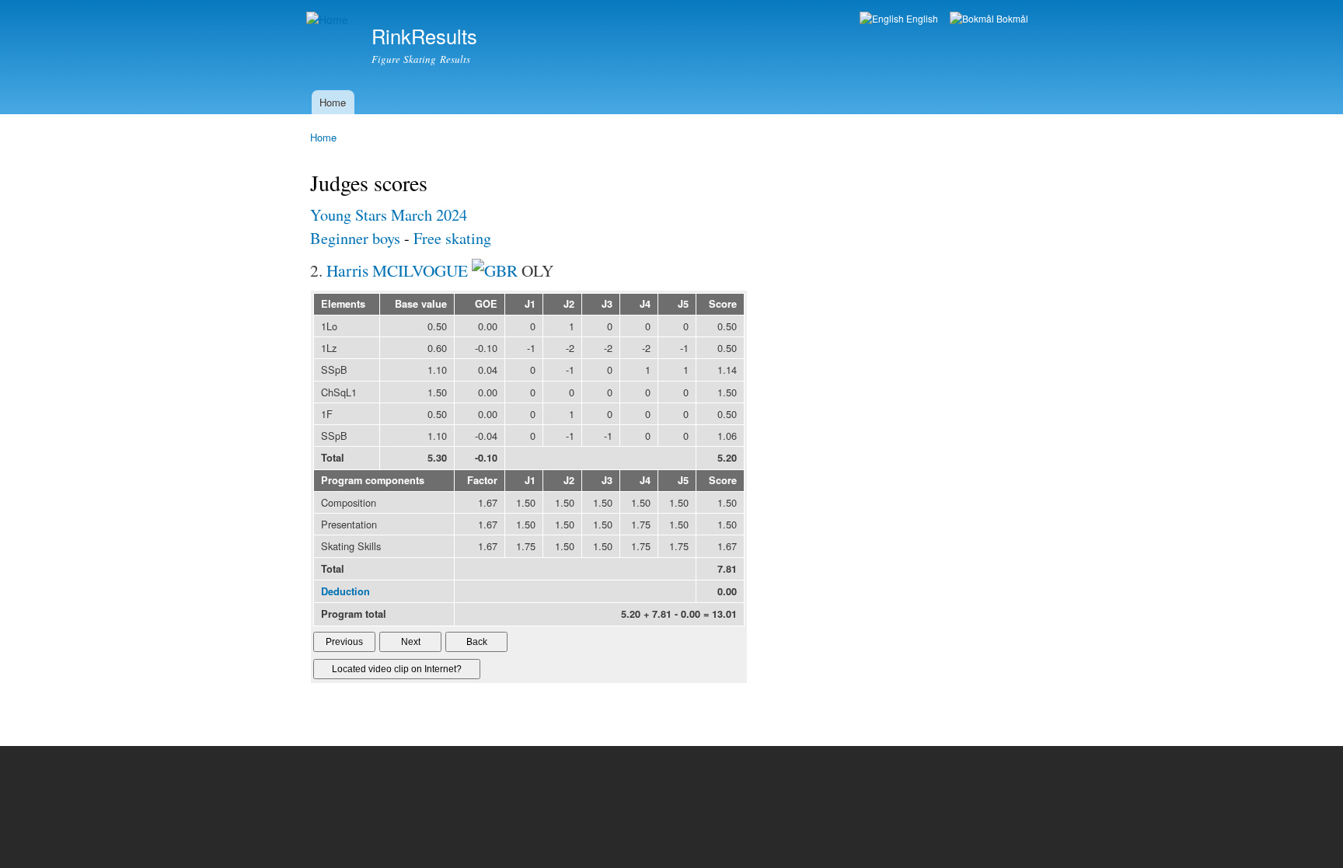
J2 (568, 304)
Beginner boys (355, 238)
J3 (607, 304)
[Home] (329, 20)
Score (723, 304)
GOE (486, 304)
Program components (372, 480)
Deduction (345, 591)
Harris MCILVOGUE (397, 270)
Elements (343, 304)
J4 (645, 304)
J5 (683, 304)
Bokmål (1011, 18)
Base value (421, 304)
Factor (482, 480)
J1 (530, 304)
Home (332, 102)
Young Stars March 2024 (388, 214)
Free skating (452, 238)
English (921, 18)
